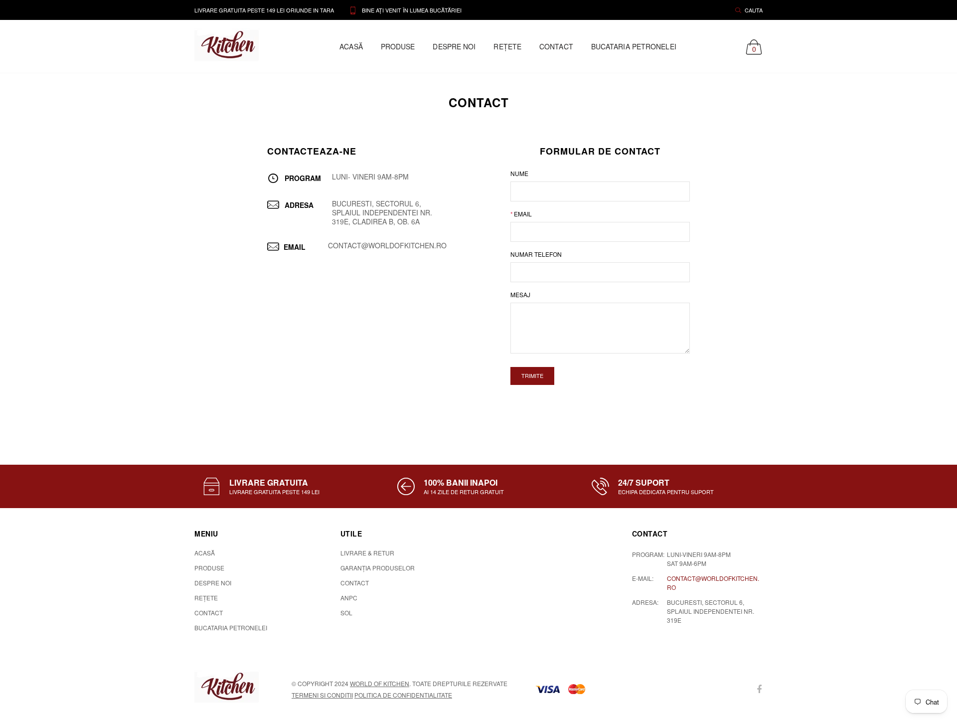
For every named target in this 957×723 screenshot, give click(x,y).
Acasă (351, 46)
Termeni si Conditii (322, 695)
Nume (519, 173)
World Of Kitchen (379, 683)
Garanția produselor (377, 567)
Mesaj (520, 294)
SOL (346, 612)
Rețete (507, 46)
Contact (556, 46)
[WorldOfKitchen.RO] (231, 688)
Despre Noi (454, 46)
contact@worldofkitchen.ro (713, 582)
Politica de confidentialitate (403, 695)
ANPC (348, 597)
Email (521, 213)
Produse (398, 46)
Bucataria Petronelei (633, 46)
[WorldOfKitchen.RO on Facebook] (759, 689)
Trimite (532, 375)
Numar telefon (536, 254)
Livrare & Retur (367, 552)
